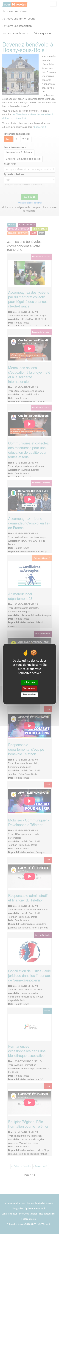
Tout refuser (29, 688)
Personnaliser (30, 695)
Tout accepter (29, 682)
